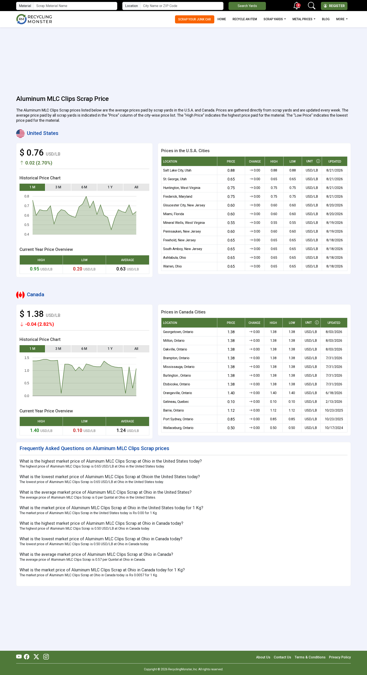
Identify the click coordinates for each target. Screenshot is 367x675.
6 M (84, 187)
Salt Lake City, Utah (177, 170)
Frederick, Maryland (177, 196)
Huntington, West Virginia (181, 188)
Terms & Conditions (310, 657)
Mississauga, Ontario (179, 367)
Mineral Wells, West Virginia (184, 223)
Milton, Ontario (174, 341)
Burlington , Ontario (177, 375)
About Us (263, 657)
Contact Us (282, 657)
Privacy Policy (340, 657)
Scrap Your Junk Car (194, 19)
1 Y (110, 187)
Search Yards (247, 6)
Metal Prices (302, 19)
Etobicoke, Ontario (176, 384)
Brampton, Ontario (176, 358)
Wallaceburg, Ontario (178, 428)
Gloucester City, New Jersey (184, 205)
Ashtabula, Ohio (174, 258)
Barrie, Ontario (173, 410)
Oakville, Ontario (175, 349)
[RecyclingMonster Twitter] (36, 657)
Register (336, 6)
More (340, 19)
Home (221, 19)
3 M (58, 187)
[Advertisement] (183, 59)
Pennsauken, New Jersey (182, 231)
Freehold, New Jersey (179, 240)
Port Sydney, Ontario (178, 419)
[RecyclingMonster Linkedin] (45, 657)
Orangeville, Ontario (177, 393)
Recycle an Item (245, 19)
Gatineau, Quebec (176, 402)
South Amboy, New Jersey (182, 249)
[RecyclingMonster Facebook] (27, 657)
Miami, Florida (173, 214)
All (136, 187)
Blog (326, 19)
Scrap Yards (274, 19)
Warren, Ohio (172, 266)
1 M (32, 187)
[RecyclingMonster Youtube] (20, 657)
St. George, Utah (175, 179)
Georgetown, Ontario (178, 332)
